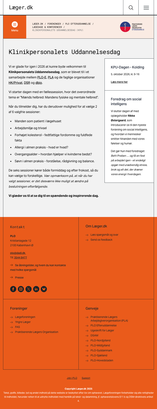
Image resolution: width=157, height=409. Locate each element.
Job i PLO (72, 378)
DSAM (94, 335)
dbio (38, 83)
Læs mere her (119, 82)
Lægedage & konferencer (47, 26)
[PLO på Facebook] (13, 289)
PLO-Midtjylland (100, 345)
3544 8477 (20, 257)
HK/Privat (15, 83)
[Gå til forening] (132, 27)
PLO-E (41, 77)
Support (86, 378)
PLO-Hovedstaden (102, 360)
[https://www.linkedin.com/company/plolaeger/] (36, 289)
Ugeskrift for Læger (102, 330)
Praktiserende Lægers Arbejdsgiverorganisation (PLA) (109, 318)
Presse (19, 277)
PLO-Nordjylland (100, 340)
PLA (51, 77)
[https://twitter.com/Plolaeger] (28, 289)
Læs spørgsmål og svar (104, 234)
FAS (17, 327)
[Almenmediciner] (21, 289)
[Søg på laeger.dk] (130, 7)
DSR (27, 83)
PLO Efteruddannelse (78, 23)
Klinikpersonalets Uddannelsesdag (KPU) (57, 30)
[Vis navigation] (146, 7)
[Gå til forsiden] (21, 7)
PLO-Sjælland (99, 355)
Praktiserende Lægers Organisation (36, 332)
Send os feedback (101, 239)
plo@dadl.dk (18, 253)
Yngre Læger (23, 322)
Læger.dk (37, 23)
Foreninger (54, 23)
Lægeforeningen (25, 317)
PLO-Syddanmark (101, 350)
